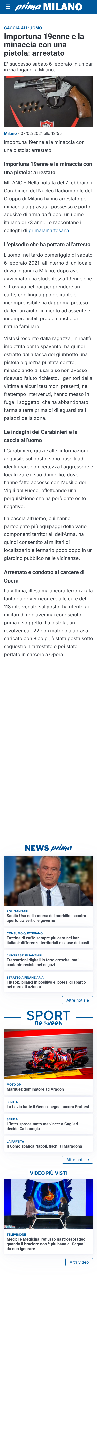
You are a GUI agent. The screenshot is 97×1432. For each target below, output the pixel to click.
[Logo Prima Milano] (48, 6)
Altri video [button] (79, 1262)
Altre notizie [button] (77, 1000)
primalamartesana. (50, 230)
